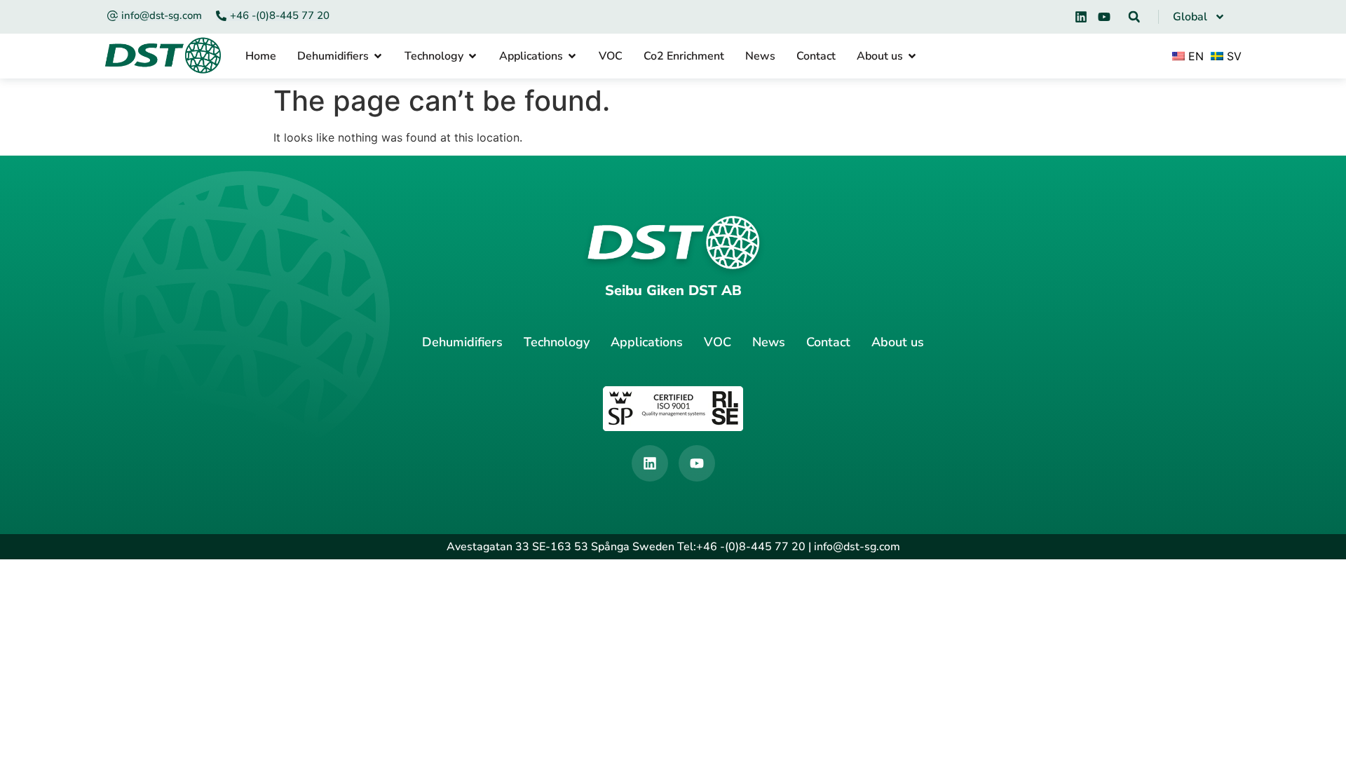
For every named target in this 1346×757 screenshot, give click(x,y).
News (768, 342)
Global (1190, 17)
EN (1194, 56)
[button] (1134, 17)
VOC (717, 342)
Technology (557, 342)
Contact (828, 342)
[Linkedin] (1081, 17)
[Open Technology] (472, 56)
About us (897, 342)
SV (1232, 56)
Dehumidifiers (462, 342)
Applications (647, 342)
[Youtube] (1104, 17)
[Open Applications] (572, 56)
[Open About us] (912, 56)
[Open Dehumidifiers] (377, 56)
